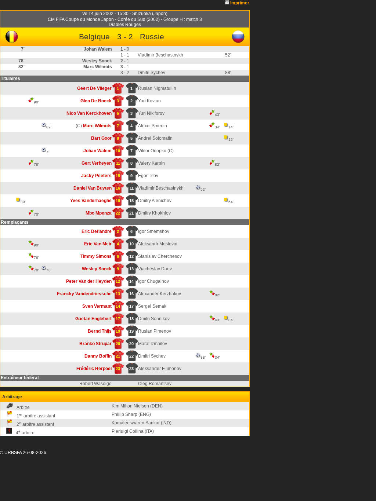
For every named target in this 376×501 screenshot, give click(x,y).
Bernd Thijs (100, 331)
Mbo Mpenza (99, 213)
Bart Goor (101, 138)
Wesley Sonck (97, 268)
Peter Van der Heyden (89, 281)
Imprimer (239, 3)
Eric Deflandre (97, 231)
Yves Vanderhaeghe (91, 200)
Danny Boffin (98, 356)
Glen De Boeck (96, 100)
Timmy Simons (96, 256)
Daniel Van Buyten (92, 188)
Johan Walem (97, 150)
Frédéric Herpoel (94, 368)
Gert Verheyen (97, 163)
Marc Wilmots (97, 125)
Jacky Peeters (96, 175)
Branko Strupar (95, 343)
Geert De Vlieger (94, 88)
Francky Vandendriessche (84, 293)
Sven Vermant (97, 306)
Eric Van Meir (98, 243)
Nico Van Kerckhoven (89, 113)
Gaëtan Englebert (93, 318)
